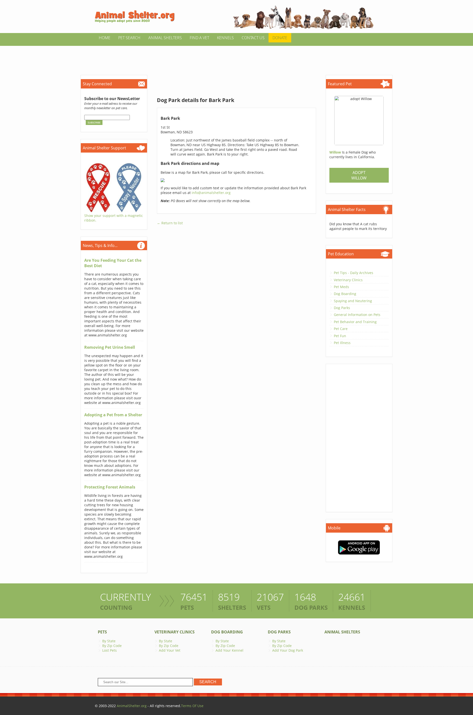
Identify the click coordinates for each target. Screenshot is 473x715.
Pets (102, 632)
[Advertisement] (236, 57)
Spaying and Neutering (353, 300)
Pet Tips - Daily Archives (353, 272)
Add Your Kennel (229, 650)
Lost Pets (109, 650)
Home (104, 37)
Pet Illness (342, 342)
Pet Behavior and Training (355, 321)
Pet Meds (341, 286)
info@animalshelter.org (211, 192)
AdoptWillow (359, 175)
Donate (279, 37)
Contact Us (253, 37)
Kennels (225, 37)
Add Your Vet (169, 650)
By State (109, 641)
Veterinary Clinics (348, 280)
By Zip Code (112, 645)
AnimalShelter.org (132, 705)
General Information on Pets (357, 314)
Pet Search (129, 37)
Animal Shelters (165, 37)
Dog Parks (342, 307)
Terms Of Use (192, 705)
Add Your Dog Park (287, 650)
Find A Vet (199, 37)
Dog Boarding (345, 293)
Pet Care (341, 328)
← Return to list (170, 223)
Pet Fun (340, 335)
